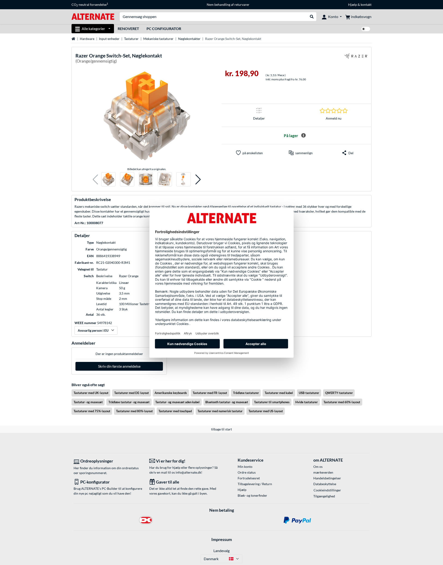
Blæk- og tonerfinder (252, 495)
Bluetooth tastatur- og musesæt (226, 402)
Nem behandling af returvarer (228, 4)
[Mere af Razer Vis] (356, 59)
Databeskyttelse (324, 484)
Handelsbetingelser (327, 478)
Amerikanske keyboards (171, 393)
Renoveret (128, 28)
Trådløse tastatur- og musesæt (129, 402)
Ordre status (247, 472)
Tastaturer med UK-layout (91, 393)
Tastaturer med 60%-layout (341, 402)
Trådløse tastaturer (246, 393)
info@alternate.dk (188, 472)
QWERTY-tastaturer (339, 393)
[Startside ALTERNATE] (93, 16)
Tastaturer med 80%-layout (134, 411)
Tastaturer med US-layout (265, 411)
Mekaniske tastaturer (158, 39)
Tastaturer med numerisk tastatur (220, 411)
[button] (95, 179)
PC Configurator (164, 28)
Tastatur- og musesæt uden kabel (177, 402)
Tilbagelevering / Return (255, 484)
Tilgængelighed (324, 496)
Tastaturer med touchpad (175, 411)
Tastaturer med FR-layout (210, 393)
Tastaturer (131, 39)
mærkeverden (323, 472)
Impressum (221, 539)
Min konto (245, 467)
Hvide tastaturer (306, 402)
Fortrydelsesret (249, 478)
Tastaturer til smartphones (272, 402)
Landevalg (221, 550)
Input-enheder (109, 39)
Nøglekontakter (189, 39)
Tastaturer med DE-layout (131, 393)
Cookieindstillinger (327, 490)
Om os (318, 467)
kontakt (366, 4)
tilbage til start (221, 429)
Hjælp (352, 4)
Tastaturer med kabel (279, 393)
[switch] (365, 29)
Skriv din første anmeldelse (119, 366)
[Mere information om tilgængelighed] (303, 135)
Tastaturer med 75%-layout (92, 411)
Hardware (87, 39)
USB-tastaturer (309, 393)
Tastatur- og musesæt (88, 402)
